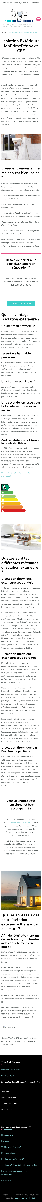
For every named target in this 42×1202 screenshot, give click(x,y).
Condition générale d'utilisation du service (19, 1165)
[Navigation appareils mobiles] (38, 19)
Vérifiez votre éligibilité (11, 1147)
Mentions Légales (8, 1153)
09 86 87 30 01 (8, 1076)
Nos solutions (7, 1135)
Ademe (24, 95)
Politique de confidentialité (12, 1159)
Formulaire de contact (10, 1069)
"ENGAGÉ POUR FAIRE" (20, 822)
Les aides (5, 1141)
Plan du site (6, 1180)
